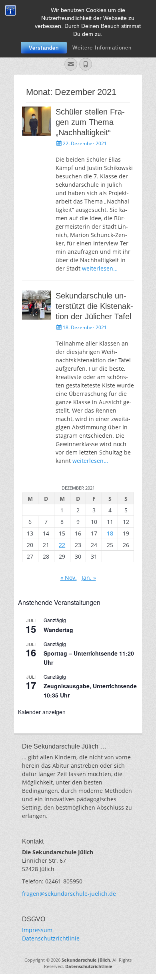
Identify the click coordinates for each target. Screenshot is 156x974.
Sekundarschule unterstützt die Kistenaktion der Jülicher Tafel (94, 306)
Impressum (37, 930)
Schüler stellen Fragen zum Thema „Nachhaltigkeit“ (90, 122)
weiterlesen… (100, 268)
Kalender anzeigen (42, 712)
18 (110, 533)
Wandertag (58, 630)
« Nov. (68, 577)
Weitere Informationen (102, 48)
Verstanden (44, 48)
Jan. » (89, 577)
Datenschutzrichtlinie (51, 938)
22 (62, 545)
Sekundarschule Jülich (86, 960)
